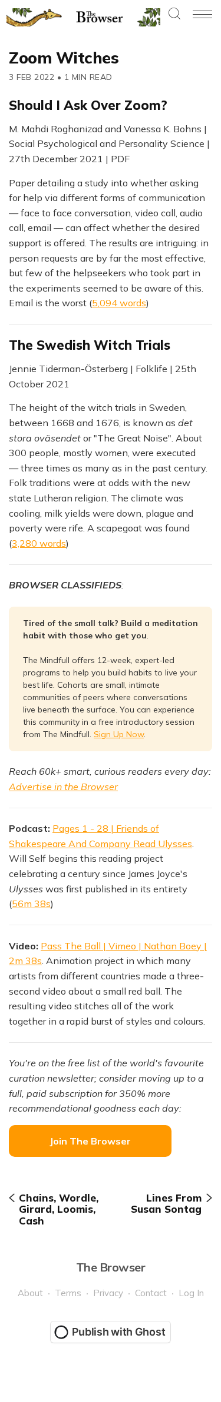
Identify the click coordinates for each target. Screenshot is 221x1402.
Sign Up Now (119, 734)
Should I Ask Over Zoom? (88, 105)
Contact (151, 1293)
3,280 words (39, 543)
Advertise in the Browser (63, 786)
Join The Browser (90, 1141)
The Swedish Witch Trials (89, 345)
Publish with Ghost (119, 1332)
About (30, 1293)
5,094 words (119, 303)
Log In (191, 1293)
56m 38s (31, 903)
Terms (68, 1293)
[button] (174, 14)
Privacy (108, 1293)
